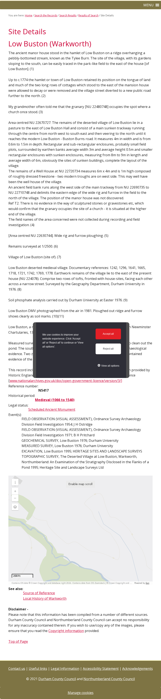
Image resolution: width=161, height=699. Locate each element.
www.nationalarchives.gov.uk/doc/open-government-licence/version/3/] (66, 380)
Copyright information (66, 630)
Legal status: (18, 405)
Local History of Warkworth (44, 598)
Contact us (16, 668)
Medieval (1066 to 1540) (54, 399)
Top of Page (18, 641)
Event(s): (15, 414)
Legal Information (65, 668)
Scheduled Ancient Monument (51, 409)
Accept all (108, 333)
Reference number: (23, 386)
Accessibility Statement (101, 668)
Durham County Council (57, 679)
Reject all (108, 348)
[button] (148, 5)
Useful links (38, 668)
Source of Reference (39, 593)
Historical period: (21, 395)
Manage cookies (80, 692)
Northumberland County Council (109, 679)
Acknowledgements (137, 668)
